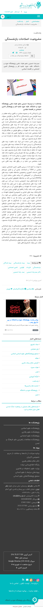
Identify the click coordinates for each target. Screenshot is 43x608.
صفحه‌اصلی (35, 21)
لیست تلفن (24, 583)
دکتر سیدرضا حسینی (34, 272)
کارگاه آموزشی (33, 376)
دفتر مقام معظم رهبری (30, 460)
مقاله (36, 358)
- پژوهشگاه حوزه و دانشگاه (29, 390)
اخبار (27, 21)
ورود (25, 12)
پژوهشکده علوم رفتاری (30, 432)
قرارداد (28, 267)
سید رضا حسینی (18, 272)
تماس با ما (14, 583)
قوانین (22, 267)
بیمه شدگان (7, 263)
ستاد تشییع (34, 344)
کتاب (36, 372)
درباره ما (34, 583)
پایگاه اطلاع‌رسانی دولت (29, 464)
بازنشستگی (37, 267)
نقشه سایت (33, 590)
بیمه (28, 263)
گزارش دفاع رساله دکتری (30, 363)
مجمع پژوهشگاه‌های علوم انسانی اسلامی (24, 353)
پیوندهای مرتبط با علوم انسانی (27, 472)
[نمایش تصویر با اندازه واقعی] (22, 87)
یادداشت (20, 21)
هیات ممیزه (34, 367)
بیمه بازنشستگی (19, 263)
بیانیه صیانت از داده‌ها (17, 590)
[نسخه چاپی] (16, 52)
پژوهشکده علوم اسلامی (30, 428)
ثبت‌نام (17, 12)
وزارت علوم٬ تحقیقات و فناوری (27, 468)
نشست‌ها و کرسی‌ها (31, 386)
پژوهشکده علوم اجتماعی (29, 435)
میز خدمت (9, 11)
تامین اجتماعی (13, 267)
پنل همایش (34, 349)
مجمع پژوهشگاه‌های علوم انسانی (26, 476)
